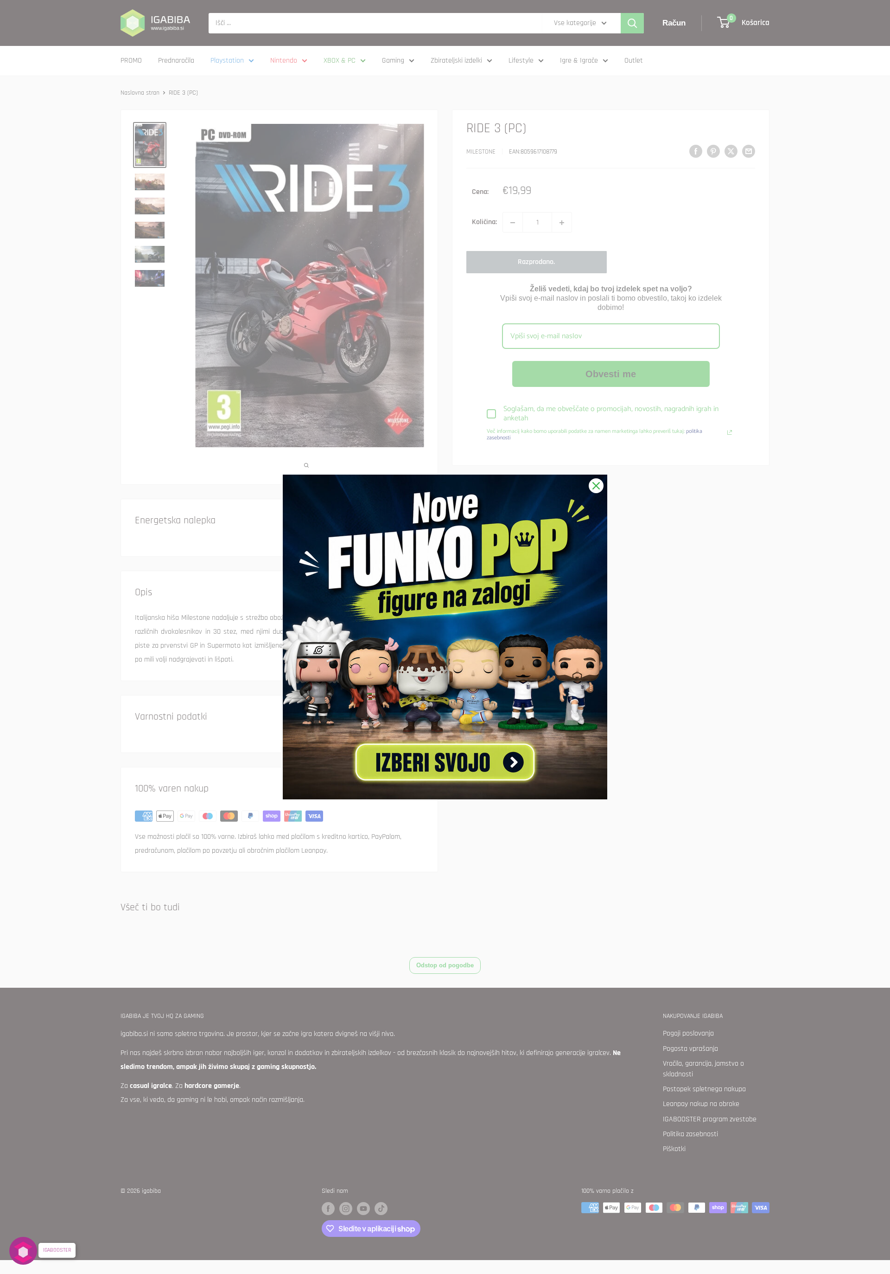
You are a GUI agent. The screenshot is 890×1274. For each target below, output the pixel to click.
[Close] (596, 486)
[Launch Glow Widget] (23, 1251)
